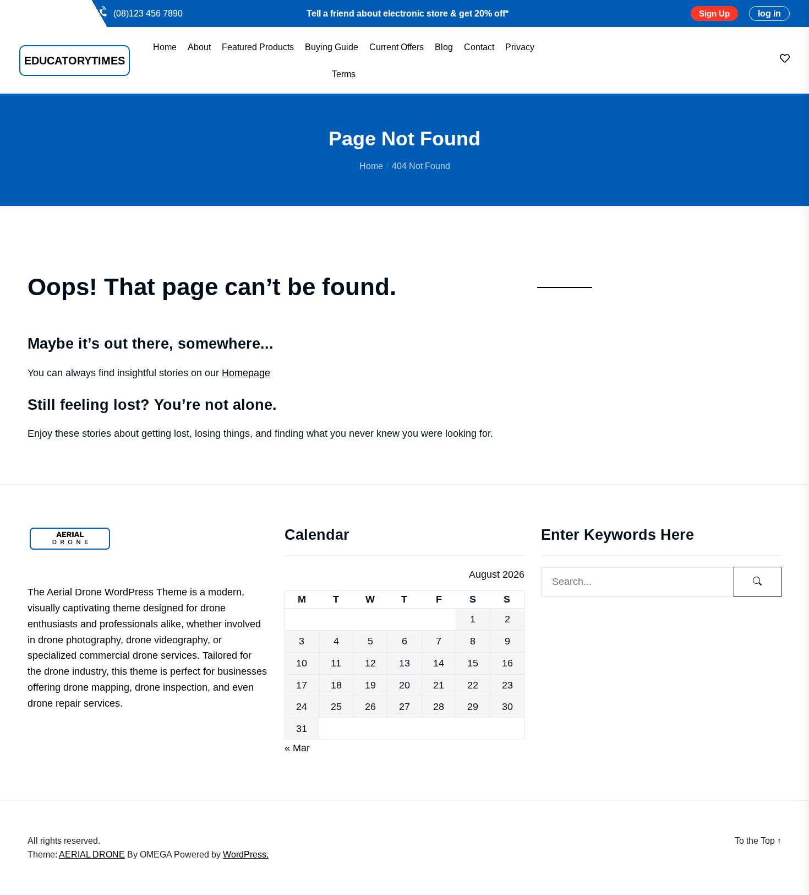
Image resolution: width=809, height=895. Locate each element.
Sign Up (714, 13)
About (199, 47)
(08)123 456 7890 (148, 13)
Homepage (246, 372)
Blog (444, 47)
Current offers (396, 47)
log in (769, 13)
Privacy (519, 47)
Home (165, 47)
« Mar (297, 747)
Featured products (258, 47)
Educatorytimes (74, 61)
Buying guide (331, 47)
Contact (479, 47)
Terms (344, 74)
